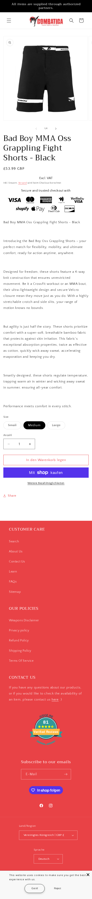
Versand (22, 183)
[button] (9, 20)
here (55, 699)
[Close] (88, 874)
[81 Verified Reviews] (46, 747)
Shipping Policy (20, 651)
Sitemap (15, 592)
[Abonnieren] (66, 774)
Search (14, 541)
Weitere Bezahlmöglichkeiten (46, 483)
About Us (16, 551)
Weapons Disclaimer (24, 620)
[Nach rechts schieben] (56, 129)
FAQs (13, 581)
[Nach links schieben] (36, 129)
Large (58, 426)
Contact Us (17, 561)
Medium (34, 425)
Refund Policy (19, 640)
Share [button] (12, 496)
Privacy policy (19, 630)
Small (14, 426)
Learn (13, 571)
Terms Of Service (21, 661)
